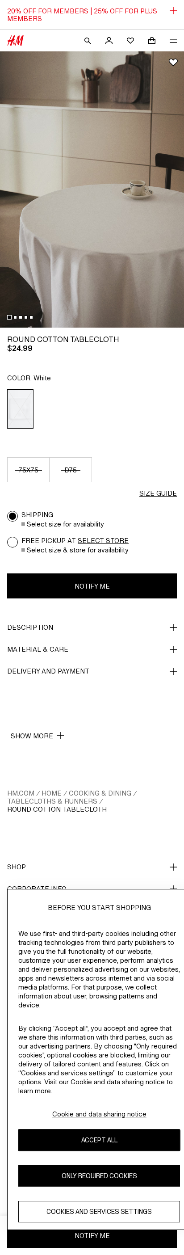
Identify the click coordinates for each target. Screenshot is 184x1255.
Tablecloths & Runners (52, 801)
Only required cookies (99, 1175)
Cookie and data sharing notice (99, 1114)
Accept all (99, 1140)
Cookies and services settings (99, 1211)
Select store (103, 540)
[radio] (20, 409)
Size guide (158, 493)
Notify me (92, 586)
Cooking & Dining (100, 793)
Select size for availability (65, 524)
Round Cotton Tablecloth (57, 809)
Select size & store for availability (78, 550)
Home (52, 793)
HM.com (20, 793)
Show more (32, 736)
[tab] (9, 317)
